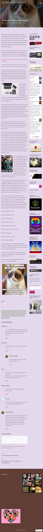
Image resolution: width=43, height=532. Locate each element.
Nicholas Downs (14, 54)
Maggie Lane (4, 326)
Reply (7, 338)
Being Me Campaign (10, 195)
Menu (40, 2)
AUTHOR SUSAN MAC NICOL (14, 2)
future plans (13, 313)
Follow (32, 292)
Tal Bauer (32, 98)
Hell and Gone (32, 97)
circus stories (15, 311)
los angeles (22, 313)
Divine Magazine (5, 313)
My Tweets (32, 192)
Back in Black (32, 81)
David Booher (21, 185)
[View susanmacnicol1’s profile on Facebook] (31, 37)
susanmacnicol (7, 23)
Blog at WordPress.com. (21, 530)
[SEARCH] (40, 186)
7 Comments (23, 23)
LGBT (18, 313)
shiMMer (6, 252)
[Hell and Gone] (40, 99)
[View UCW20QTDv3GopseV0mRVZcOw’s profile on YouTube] (33, 39)
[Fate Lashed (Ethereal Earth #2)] (40, 79)
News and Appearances (16, 23)
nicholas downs (20, 315)
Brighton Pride (14, 252)
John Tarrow (32, 104)
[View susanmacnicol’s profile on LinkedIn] (31, 39)
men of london (12, 315)
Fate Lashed (32, 77)
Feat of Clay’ (13, 133)
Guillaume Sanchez (10, 190)
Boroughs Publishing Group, (19, 52)
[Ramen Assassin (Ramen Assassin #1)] (40, 121)
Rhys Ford (32, 82)
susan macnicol (5, 317)
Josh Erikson (32, 78)
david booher (23, 311)
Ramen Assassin (33, 119)
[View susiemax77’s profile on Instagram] (36, 37)
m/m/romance (5, 315)
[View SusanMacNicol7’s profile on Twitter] (33, 37)
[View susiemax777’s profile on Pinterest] (38, 37)
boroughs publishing (6, 311)
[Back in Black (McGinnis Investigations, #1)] (40, 83)
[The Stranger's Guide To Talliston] (40, 103)
